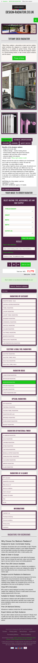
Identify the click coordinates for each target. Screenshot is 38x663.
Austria (15, 637)
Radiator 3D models (8, 495)
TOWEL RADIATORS (8, 308)
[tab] (6, 139)
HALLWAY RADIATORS (8, 389)
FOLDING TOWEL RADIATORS (10, 410)
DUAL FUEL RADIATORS (9, 361)
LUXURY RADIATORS (8, 311)
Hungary (17, 639)
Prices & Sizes (19, 58)
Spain (34, 637)
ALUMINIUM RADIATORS (9, 435)
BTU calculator (6, 478)
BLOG (4, 502)
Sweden (8, 639)
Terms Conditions (26, 634)
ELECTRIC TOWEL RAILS (9, 357)
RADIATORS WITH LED (8, 414)
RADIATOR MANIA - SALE (9, 301)
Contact (5, 631)
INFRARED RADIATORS (9, 417)
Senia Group (23, 631)
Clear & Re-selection (28, 238)
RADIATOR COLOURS (8, 481)
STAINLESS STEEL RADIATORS (11, 456)
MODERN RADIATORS (8, 336)
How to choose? (7, 492)
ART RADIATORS (7, 403)
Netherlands (29, 637)
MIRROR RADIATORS (8, 463)
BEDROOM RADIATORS (15, 1)
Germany (20, 637)
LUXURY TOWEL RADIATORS (10, 315)
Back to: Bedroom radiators (19, 286)
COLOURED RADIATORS (9, 460)
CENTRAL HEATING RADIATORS (11, 304)
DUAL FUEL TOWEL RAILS (9, 364)
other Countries (28, 639)
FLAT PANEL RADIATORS (9, 332)
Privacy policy (6, 523)
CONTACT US (6, 513)
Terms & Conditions (7, 520)
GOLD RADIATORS (7, 439)
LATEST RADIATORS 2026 (9, 392)
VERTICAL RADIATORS (9, 325)
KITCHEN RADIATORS (8, 385)
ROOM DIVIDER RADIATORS (10, 421)
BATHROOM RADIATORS (9, 378)
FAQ (4, 499)
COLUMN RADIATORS (8, 329)
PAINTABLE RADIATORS (9, 407)
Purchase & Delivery (8, 516)
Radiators (5, 1)
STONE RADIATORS (8, 446)
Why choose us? (7, 485)
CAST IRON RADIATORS (9, 449)
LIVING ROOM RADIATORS (9, 375)
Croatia (12, 639)
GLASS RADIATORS (8, 467)
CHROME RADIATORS (8, 442)
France (24, 637)
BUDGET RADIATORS (8, 424)
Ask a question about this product (10, 189)
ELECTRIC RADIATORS (9, 354)
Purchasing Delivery (12, 634)
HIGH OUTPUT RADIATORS (10, 339)
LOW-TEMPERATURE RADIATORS (11, 343)
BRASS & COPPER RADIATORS (11, 453)
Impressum (5, 527)
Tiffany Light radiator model (19, 158)
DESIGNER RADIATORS (9, 318)
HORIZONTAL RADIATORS (9, 322)
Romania (21, 639)
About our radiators (7, 488)
